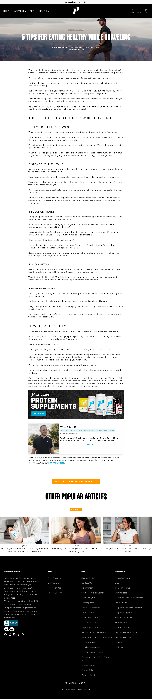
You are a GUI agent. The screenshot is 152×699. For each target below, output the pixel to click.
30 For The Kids (122, 627)
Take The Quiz (88, 598)
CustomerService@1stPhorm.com (95, 383)
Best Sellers (53, 583)
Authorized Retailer (124, 617)
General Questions (90, 617)
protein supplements (107, 370)
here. (13, 598)
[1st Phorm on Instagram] (10, 634)
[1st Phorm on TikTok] (18, 634)
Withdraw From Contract (93, 652)
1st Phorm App (55, 588)
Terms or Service (89, 675)
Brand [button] (43, 11)
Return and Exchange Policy (94, 632)
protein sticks (76, 370)
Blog (117, 583)
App (32, 11)
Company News (122, 588)
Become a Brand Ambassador (129, 598)
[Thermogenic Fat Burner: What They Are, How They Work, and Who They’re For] (24, 530)
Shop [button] (6, 11)
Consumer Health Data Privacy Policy (95, 658)
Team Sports (121, 603)
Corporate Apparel (123, 613)
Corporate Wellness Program (128, 608)
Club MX (119, 647)
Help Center (87, 588)
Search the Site (88, 578)
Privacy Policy (87, 670)
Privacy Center (88, 665)
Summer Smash (122, 622)
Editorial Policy (56, 463)
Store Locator (87, 613)
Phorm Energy (55, 593)
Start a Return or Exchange (94, 593)
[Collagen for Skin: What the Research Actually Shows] (127, 530)
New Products (54, 578)
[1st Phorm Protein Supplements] (76, 418)
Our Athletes (121, 593)
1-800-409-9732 (50, 383)
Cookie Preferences (90, 647)
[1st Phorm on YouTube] (14, 634)
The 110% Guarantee (90, 608)
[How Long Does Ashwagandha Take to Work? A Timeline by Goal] (76, 530)
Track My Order (88, 622)
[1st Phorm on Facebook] (5, 634)
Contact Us (86, 583)
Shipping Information (91, 627)
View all (76, 509)
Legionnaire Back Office (126, 632)
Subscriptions (87, 603)
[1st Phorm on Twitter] (23, 634)
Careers (118, 642)
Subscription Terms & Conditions (96, 637)
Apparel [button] (19, 11)
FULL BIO (91, 445)
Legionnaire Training (124, 637)
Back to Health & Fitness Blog (77, 481)
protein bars (42, 370)
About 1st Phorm (122, 578)
